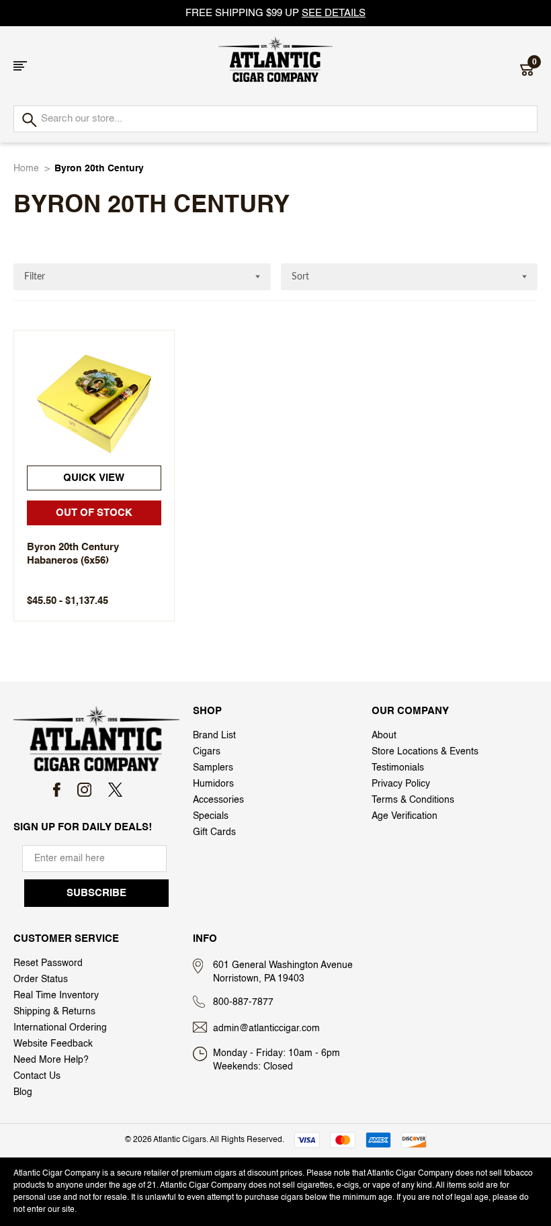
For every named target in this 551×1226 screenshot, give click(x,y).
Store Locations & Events (425, 751)
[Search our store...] (28, 120)
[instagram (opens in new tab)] (84, 790)
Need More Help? (51, 1060)
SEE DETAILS (334, 13)
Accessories (218, 800)
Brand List (214, 735)
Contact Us (36, 1076)
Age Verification (404, 816)
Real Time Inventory (56, 995)
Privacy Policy (401, 784)
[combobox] (275, 118)
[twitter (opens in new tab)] (115, 790)
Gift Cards (214, 832)
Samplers (213, 768)
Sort (300, 276)
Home (26, 168)
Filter (34, 276)
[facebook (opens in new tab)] (56, 790)
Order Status (40, 979)
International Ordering (60, 1028)
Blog (22, 1092)
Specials (210, 816)
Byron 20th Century (99, 168)
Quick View (93, 478)
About (384, 735)
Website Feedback (53, 1044)
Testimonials (398, 768)
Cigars (206, 751)
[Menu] (20, 65)
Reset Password (48, 963)
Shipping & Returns (54, 1011)
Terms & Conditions (413, 800)
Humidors (213, 784)
